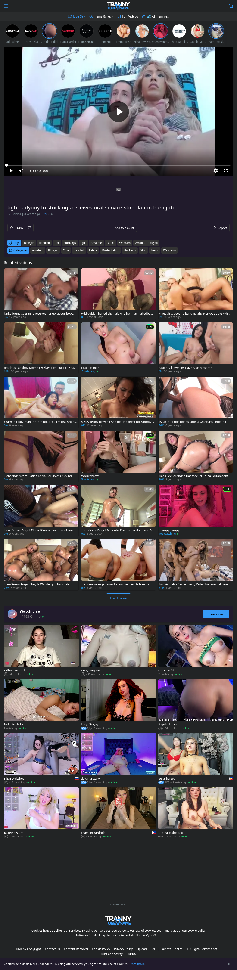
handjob (44, 243)
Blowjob (53, 250)
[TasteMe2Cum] (41, 813)
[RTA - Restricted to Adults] (132, 953)
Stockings (130, 250)
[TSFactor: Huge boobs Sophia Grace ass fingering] (196, 402)
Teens (155, 250)
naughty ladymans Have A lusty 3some (185, 367)
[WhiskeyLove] (118, 456)
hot (56, 243)
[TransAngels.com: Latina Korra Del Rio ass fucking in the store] (41, 456)
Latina (93, 250)
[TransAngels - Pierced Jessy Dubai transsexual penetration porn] (196, 564)
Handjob (79, 250)
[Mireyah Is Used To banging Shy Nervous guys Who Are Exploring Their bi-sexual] (196, 294)
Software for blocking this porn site (100, 935)
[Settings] (215, 170)
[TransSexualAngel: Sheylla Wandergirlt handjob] (41, 564)
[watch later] (9, 274)
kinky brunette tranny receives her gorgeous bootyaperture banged (40, 313)
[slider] (118, 165)
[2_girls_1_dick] (195, 705)
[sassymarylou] (118, 651)
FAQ (153, 949)
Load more (118, 598)
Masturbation (110, 250)
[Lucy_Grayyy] (118, 705)
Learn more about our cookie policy (181, 930)
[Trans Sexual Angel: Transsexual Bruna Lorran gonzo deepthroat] (196, 456)
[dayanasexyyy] (118, 759)
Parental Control (171, 949)
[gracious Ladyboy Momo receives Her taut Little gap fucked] (41, 348)
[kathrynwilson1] (41, 651)
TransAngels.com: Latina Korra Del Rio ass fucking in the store (39, 475)
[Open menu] (6, 6)
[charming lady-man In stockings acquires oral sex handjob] (41, 402)
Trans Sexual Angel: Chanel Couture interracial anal (38, 530)
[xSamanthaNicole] (118, 813)
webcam (125, 243)
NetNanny (138, 935)
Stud (143, 250)
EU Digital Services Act (202, 949)
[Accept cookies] (229, 964)
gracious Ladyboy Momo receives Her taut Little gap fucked (40, 367)
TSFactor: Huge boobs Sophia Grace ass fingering (192, 421)
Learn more (137, 964)
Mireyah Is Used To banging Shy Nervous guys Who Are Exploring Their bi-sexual (194, 313)
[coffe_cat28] (195, 651)
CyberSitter (154, 935)
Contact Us (52, 949)
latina (111, 243)
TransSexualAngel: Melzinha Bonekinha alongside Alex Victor (117, 530)
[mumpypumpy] (196, 510)
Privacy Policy (123, 949)
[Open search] (231, 6)
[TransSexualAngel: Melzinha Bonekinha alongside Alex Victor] (118, 510)
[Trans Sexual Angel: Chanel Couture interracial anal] (41, 510)
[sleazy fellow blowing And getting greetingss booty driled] (118, 402)
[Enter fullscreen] (226, 170)
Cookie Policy (101, 949)
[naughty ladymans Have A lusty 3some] (196, 348)
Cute (66, 250)
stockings (70, 243)
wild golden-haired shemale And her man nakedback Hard (117, 313)
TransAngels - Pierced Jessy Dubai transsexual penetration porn (195, 584)
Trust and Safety (111, 954)
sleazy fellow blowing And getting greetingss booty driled (116, 421)
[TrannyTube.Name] (118, 6)
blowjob (29, 243)
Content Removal (76, 949)
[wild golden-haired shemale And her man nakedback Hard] (118, 294)
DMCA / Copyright (28, 949)
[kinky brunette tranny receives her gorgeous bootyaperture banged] (41, 294)
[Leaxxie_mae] (118, 348)
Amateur (38, 250)
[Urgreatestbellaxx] (195, 813)
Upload (142, 949)
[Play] (118, 111)
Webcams (169, 250)
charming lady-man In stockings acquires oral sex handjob (40, 421)
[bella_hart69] (195, 759)
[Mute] (21, 170)
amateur (96, 243)
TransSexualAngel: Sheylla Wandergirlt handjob (36, 584)
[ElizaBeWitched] (41, 759)
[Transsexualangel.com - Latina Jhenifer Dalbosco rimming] (118, 564)
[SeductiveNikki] (41, 705)
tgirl (83, 243)
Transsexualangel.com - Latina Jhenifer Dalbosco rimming (117, 584)
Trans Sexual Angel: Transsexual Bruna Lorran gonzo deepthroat (194, 475)
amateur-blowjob (146, 243)
